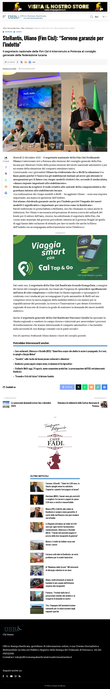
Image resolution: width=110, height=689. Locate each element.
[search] (92, 17)
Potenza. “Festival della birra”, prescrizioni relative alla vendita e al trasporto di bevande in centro (60, 595)
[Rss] (20, 676)
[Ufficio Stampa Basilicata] (27, 17)
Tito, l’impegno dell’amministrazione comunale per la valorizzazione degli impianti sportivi (60, 608)
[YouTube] (11, 676)
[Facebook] (3, 676)
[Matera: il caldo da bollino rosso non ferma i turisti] (37, 545)
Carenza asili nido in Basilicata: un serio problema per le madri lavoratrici (62, 556)
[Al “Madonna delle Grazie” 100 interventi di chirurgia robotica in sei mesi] (37, 570)
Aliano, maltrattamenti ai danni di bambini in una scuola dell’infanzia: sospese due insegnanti (60, 582)
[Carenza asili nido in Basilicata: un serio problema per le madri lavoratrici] (37, 558)
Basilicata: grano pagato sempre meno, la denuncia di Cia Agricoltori (43, 363)
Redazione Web (9, 69)
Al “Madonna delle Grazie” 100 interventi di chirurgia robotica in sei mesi (62, 568)
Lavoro (19, 32)
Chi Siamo (8, 634)
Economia (8, 32)
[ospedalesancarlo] (55, 21)
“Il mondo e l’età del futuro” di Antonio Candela (34, 376)
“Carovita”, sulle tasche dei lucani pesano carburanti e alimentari (42, 359)
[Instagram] (15, 676)
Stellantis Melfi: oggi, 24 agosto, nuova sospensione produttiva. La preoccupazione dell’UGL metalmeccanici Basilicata (59, 370)
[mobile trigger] (5, 17)
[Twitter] (7, 676)
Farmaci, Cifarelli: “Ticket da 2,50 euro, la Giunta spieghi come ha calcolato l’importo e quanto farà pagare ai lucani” (62, 486)
